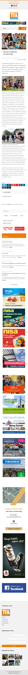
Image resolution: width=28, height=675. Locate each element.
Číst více (11, 247)
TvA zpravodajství (6, 196)
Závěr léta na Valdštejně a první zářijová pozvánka (13, 263)
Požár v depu (5, 253)
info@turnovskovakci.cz (14, 673)
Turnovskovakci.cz (16, 671)
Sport (21, 215)
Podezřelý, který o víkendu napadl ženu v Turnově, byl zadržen (14, 274)
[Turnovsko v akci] (14, 15)
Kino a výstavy (14, 215)
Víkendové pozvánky (14, 3)
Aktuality (5, 236)
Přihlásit (10, 8)
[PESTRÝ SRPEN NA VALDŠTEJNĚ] (14, 41)
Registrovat (16, 8)
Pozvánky (24, 59)
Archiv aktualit (14, 284)
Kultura (19, 59)
